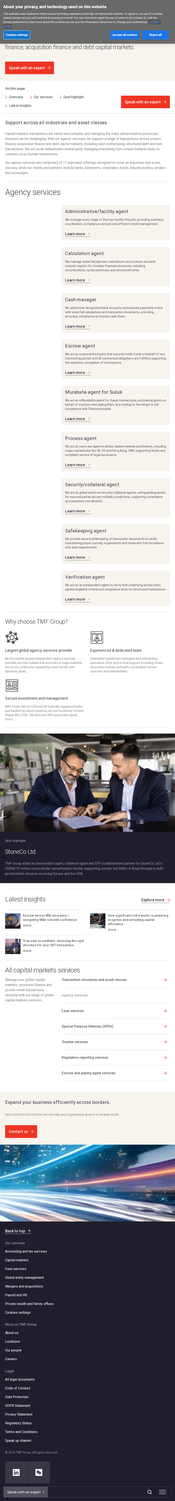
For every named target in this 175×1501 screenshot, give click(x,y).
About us (11, 1333)
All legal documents (20, 1379)
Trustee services (75, 1042)
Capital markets (16, 1260)
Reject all (155, 34)
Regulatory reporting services (85, 1057)
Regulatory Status (18, 1423)
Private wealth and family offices (29, 1304)
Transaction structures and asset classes (94, 980)
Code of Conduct (17, 1388)
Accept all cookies (124, 34)
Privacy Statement (18, 1414)
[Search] (149, 1492)
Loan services (73, 1011)
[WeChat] (39, 1472)
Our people (13, 1350)
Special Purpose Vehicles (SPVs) (87, 1026)
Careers (11, 1359)
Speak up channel (18, 1441)
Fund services (15, 1269)
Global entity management (24, 1278)
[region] (87, 22)
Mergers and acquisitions (24, 1286)
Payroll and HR (16, 1295)
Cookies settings (18, 1313)
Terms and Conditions (21, 1432)
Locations (12, 1342)
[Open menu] (162, 1492)
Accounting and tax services (26, 1251)
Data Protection (16, 1397)
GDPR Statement (17, 1406)
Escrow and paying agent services (88, 1073)
